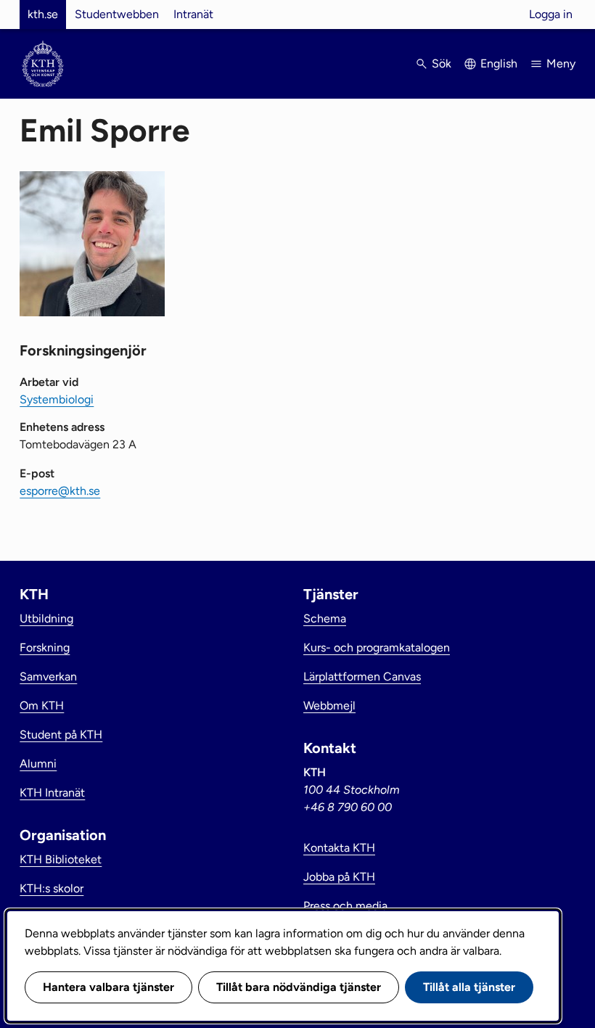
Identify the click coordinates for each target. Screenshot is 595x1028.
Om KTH (42, 705)
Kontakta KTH (339, 848)
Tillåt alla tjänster (469, 987)
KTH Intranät (52, 792)
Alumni (38, 763)
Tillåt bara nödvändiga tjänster (298, 987)
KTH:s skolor (51, 888)
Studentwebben (117, 14)
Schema (324, 618)
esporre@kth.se (60, 491)
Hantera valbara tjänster (108, 987)
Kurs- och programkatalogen (376, 647)
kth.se (43, 14)
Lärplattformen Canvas (362, 676)
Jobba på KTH (339, 877)
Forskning (45, 647)
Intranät (193, 14)
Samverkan (48, 676)
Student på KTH (61, 734)
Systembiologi (57, 399)
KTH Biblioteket (61, 859)
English (498, 63)
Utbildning (46, 618)
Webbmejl (329, 705)
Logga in (551, 14)
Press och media (345, 906)
